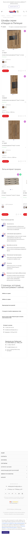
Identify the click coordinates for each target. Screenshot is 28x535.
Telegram (9, 493)
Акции (2, 452)
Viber (15, 493)
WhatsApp (19, 493)
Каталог (3, 477)
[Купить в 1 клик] (21, 70)
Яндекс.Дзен (22, 493)
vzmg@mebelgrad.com (12, 347)
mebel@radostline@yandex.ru (11, 329)
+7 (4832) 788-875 (11, 344)
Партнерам (4, 463)
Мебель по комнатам (7, 473)
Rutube (12, 493)
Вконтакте (5, 493)
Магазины (4, 459)
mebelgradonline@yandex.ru (15, 486)
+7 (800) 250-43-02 (9, 327)
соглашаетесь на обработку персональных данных (13, 523)
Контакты (4, 456)
